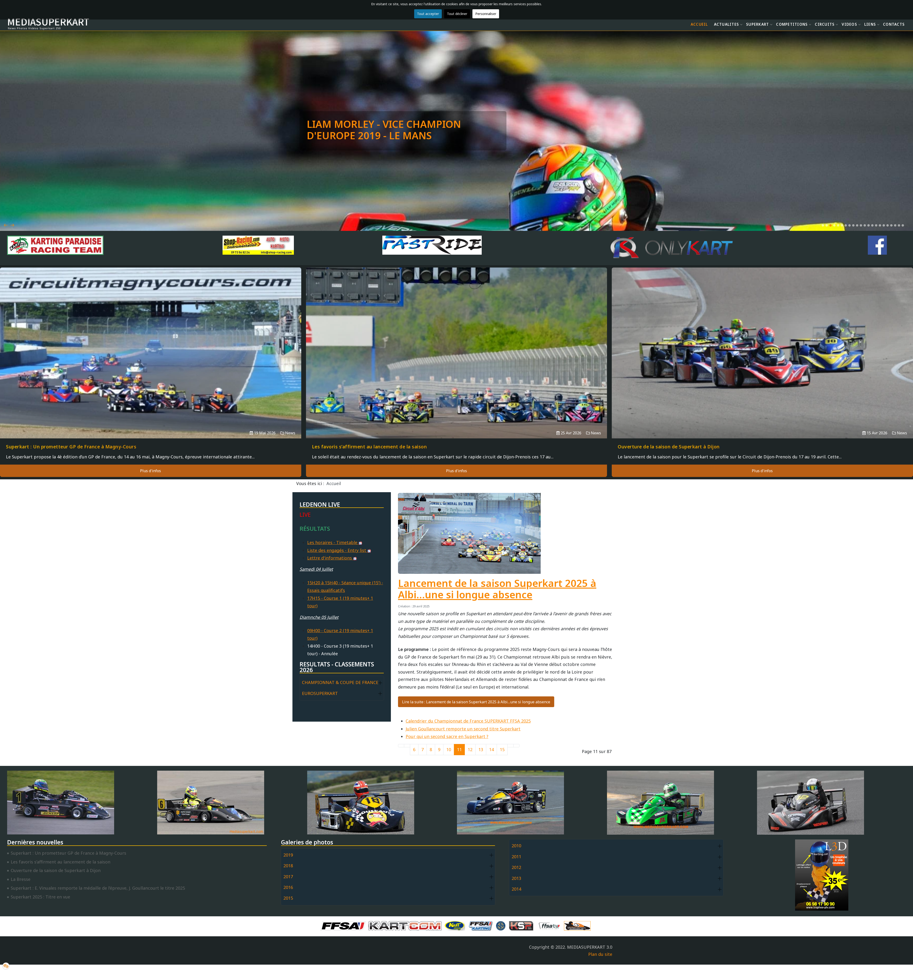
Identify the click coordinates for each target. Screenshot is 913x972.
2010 (516, 845)
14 (491, 749)
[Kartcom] (406, 925)
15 (502, 749)
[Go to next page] (510, 745)
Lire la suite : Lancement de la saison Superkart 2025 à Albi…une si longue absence (476, 701)
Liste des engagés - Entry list (337, 550)
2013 (516, 878)
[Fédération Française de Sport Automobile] (344, 925)
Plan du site (600, 954)
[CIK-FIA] (502, 925)
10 (448, 749)
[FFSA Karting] (482, 925)
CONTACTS (894, 24)
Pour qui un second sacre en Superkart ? (447, 736)
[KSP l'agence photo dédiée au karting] (522, 925)
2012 (516, 867)
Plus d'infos (150, 470)
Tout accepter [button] (428, 13)
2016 (288, 887)
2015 (288, 898)
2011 (516, 856)
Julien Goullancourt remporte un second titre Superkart (463, 729)
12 (470, 749)
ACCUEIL (699, 24)
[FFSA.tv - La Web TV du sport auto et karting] (550, 925)
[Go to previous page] (407, 745)
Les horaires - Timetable (333, 542)
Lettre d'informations (330, 558)
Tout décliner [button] (457, 13)
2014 (516, 889)
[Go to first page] (401, 745)
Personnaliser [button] (485, 13)
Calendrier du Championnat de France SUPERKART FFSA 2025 (468, 721)
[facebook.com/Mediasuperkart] (877, 245)
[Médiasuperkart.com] (578, 925)
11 (459, 749)
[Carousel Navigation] (456, 219)
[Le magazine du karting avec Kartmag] (455, 925)
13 (480, 749)
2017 (288, 876)
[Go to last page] (516, 745)
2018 (288, 865)
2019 (288, 855)
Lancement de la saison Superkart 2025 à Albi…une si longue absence (497, 588)
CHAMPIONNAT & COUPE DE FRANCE (340, 682)
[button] (823, 225)
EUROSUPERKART (320, 693)
